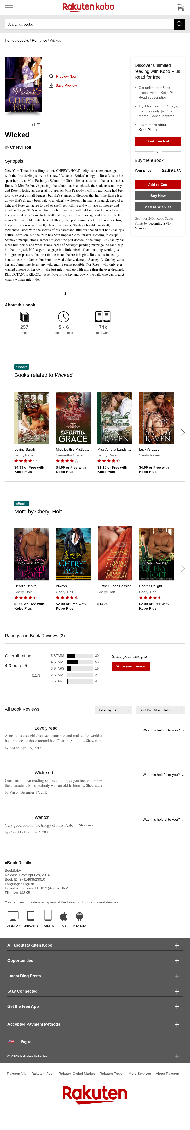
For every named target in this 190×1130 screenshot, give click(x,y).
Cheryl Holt (20, 147)
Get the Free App (23, 1006)
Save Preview (66, 85)
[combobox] (113, 710)
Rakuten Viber (42, 1073)
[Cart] (180, 7)
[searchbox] (95, 24)
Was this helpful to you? (161, 730)
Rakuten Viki (16, 1073)
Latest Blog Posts (24, 976)
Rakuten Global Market (77, 1073)
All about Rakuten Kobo (29, 945)
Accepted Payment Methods (33, 1024)
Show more (92, 740)
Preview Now (66, 76)
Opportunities (20, 961)
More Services (139, 1073)
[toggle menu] (9, 7)
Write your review (130, 666)
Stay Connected (22, 991)
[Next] (183, 432)
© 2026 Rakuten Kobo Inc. (28, 1056)
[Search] (179, 24)
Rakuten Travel (111, 1073)
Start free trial (157, 141)
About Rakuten (167, 1073)
